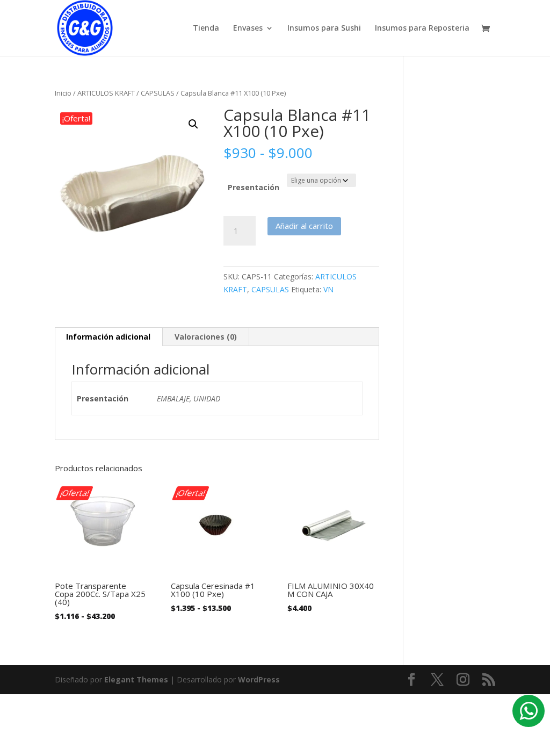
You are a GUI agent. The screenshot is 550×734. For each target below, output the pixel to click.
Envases (248, 28)
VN (328, 289)
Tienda (206, 28)
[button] (193, 124)
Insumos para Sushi (324, 28)
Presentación (253, 187)
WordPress (259, 679)
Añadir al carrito (304, 225)
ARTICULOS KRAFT (106, 93)
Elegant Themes (136, 679)
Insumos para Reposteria (422, 28)
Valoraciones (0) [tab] (206, 337)
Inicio (63, 93)
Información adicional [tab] (108, 337)
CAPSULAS (158, 93)
